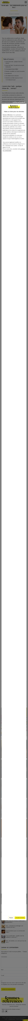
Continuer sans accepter (18, 102)
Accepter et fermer (20, 917)
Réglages (11, 917)
